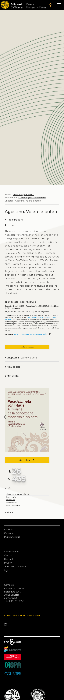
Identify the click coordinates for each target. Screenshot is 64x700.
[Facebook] (32, 620)
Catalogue (9, 533)
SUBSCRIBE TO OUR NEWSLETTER (23, 615)
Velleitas (21, 312)
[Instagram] (32, 625)
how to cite (11, 497)
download (27, 460)
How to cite (12, 367)
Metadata (12, 376)
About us (9, 529)
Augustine (45, 312)
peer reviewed (28, 302)
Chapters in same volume (21, 357)
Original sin (36, 312)
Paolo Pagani (14, 219)
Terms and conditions (15, 566)
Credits (7, 555)
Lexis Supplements (23, 194)
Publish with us (12, 537)
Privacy (8, 562)
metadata (10, 499)
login (6, 570)
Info (8, 488)
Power (27, 312)
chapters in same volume (17, 494)
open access (11, 302)
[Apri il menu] (59, 5)
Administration (11, 551)
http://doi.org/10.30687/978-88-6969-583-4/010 (31, 334)
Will (15, 312)
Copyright (9, 559)
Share (9, 512)
